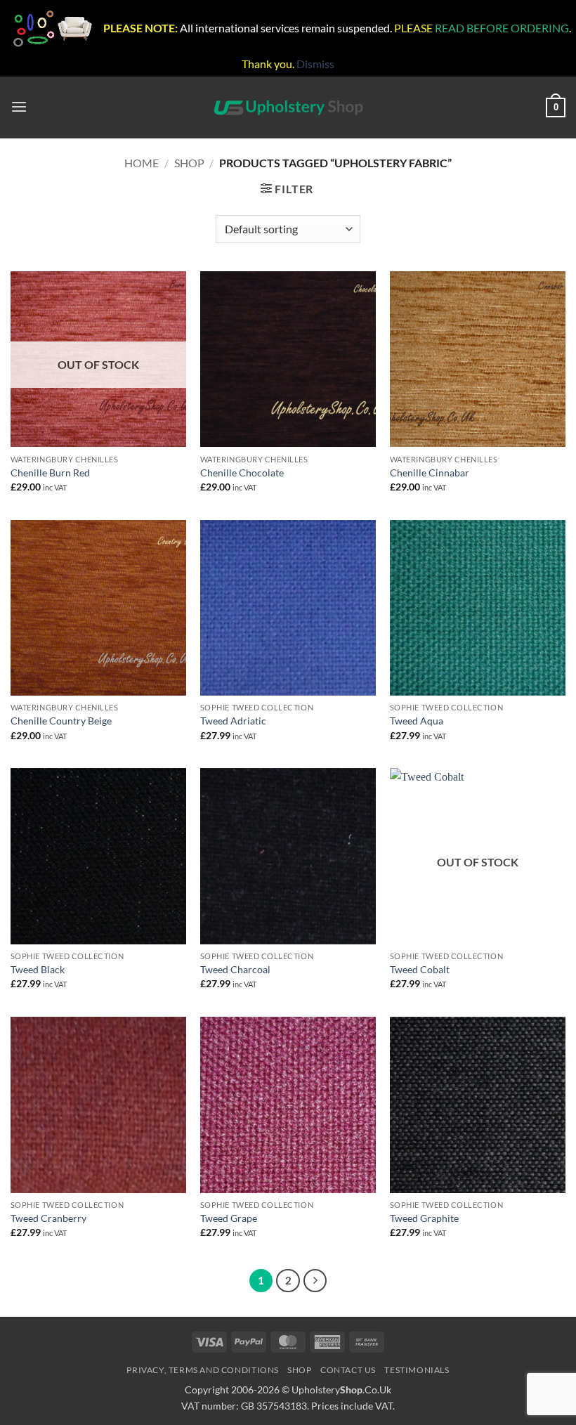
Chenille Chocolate (242, 473)
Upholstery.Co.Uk (341, 1389)
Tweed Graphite (424, 1218)
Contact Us (348, 1370)
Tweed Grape (228, 1218)
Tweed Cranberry (48, 1218)
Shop (189, 162)
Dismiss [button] (315, 63)
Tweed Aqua (416, 721)
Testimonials (416, 1370)
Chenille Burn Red (50, 473)
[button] (19, 107)
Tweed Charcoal (235, 969)
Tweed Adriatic (233, 721)
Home (141, 162)
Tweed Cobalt (420, 969)
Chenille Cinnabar (429, 473)
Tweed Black (38, 969)
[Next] (315, 1280)
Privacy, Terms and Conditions (202, 1370)
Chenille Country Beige (61, 721)
